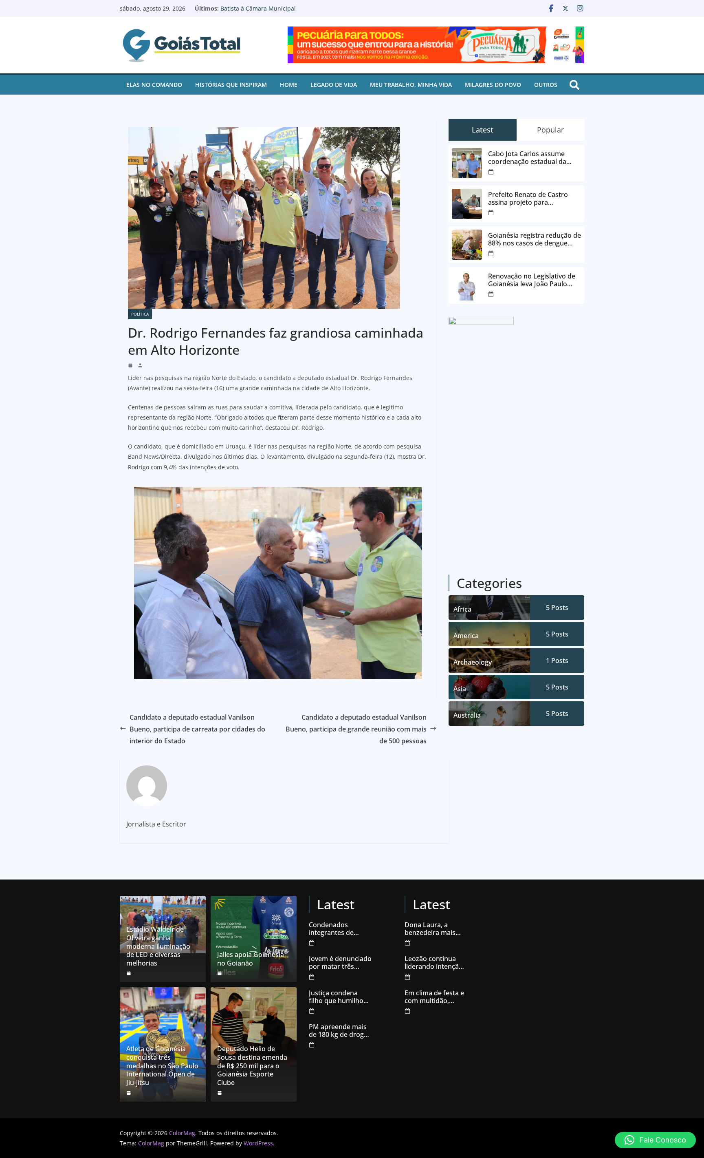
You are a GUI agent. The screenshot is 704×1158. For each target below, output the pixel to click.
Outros (545, 84)
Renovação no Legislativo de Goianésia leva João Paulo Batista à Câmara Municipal (294, 12)
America (466, 635)
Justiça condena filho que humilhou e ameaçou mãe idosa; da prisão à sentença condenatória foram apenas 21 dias (340, 997)
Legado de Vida (333, 84)
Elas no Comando (154, 84)
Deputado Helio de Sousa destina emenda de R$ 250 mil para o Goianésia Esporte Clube (252, 1066)
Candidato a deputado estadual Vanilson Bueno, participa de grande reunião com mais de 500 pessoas (356, 729)
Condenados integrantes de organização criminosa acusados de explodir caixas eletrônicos (339, 929)
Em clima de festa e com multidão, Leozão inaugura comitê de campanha (434, 997)
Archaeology (472, 662)
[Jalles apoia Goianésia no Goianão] (254, 939)
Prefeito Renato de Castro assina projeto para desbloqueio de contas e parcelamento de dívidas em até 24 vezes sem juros (531, 198)
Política (140, 314)
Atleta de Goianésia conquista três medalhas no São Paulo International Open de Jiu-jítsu (162, 1066)
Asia (459, 688)
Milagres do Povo (493, 84)
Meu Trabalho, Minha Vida (411, 84)
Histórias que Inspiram (231, 84)
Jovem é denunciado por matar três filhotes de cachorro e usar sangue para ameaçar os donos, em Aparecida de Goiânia (340, 962)
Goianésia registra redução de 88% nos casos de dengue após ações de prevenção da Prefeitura (534, 239)
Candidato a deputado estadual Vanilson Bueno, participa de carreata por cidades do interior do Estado (197, 729)
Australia (467, 715)
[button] (655, 1140)
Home (288, 84)
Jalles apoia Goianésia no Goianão (250, 959)
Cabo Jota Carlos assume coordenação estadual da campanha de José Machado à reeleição (534, 158)
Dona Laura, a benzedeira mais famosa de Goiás (430, 929)
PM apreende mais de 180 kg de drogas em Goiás (340, 1031)
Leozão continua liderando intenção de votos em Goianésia (434, 962)
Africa (462, 609)
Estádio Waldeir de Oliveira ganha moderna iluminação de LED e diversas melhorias (158, 946)
